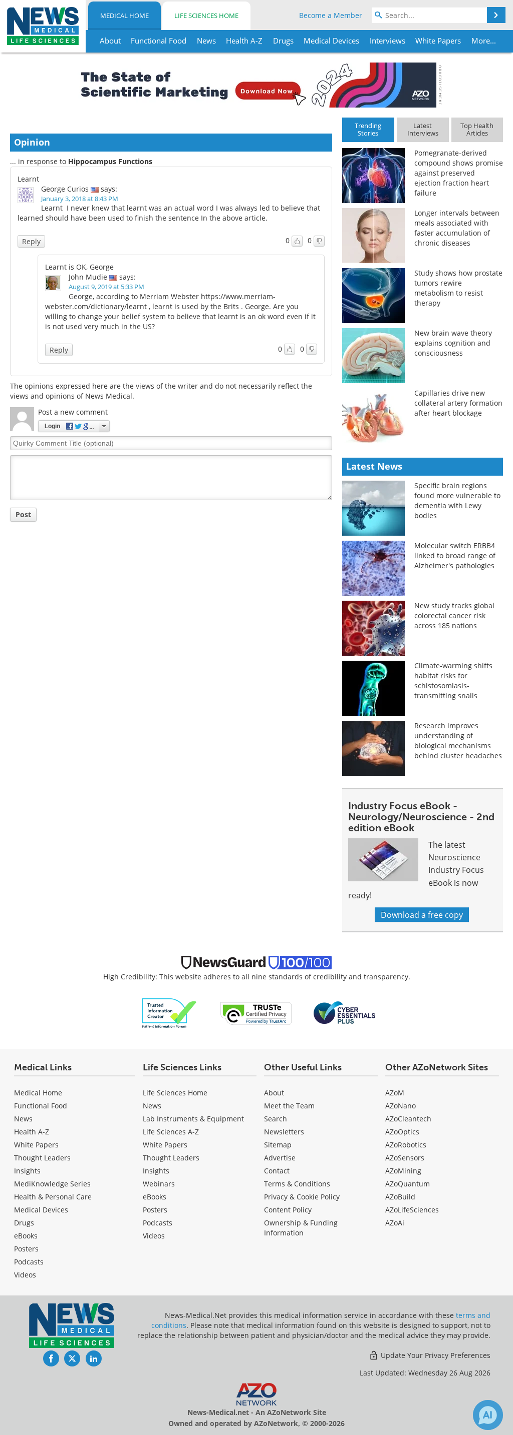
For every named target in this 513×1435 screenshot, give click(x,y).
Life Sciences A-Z (171, 1131)
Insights (27, 1170)
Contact (277, 1170)
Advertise (280, 1157)
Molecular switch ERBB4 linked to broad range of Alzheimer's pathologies (454, 555)
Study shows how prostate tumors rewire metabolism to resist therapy (458, 288)
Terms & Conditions (297, 1183)
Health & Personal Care (53, 1196)
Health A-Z (31, 1131)
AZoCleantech (408, 1118)
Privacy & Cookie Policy (302, 1196)
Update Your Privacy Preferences (434, 1355)
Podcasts (29, 1261)
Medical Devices (41, 1209)
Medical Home (124, 15)
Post (23, 514)
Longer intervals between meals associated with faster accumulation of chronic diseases (456, 228)
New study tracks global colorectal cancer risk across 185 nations (454, 615)
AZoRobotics (405, 1144)
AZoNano (400, 1105)
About (274, 1092)
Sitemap (278, 1144)
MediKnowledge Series (52, 1183)
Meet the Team (289, 1105)
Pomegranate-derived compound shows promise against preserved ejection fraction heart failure (458, 173)
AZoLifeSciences (412, 1209)
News (23, 1118)
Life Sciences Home (206, 15)
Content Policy (288, 1209)
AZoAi (394, 1222)
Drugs (24, 1222)
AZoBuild (400, 1196)
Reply (31, 241)
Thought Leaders (42, 1157)
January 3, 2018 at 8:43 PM (79, 198)
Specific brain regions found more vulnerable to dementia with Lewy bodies (457, 500)
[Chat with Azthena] (488, 1415)
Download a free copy (422, 914)
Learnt (28, 179)
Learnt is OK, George (79, 267)
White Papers (36, 1144)
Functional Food (40, 1105)
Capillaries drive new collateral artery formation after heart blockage (458, 403)
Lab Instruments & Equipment (193, 1118)
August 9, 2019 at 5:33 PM (106, 286)
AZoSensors (404, 1157)
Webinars (159, 1183)
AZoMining (403, 1170)
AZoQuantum (407, 1183)
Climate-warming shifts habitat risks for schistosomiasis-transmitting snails (453, 680)
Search (275, 1118)
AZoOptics (402, 1131)
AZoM (394, 1092)
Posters (26, 1248)
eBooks (26, 1235)
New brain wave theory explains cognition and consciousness (453, 343)
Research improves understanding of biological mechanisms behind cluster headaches (458, 740)
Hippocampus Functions (110, 161)
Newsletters (284, 1131)
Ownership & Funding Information (301, 1227)
